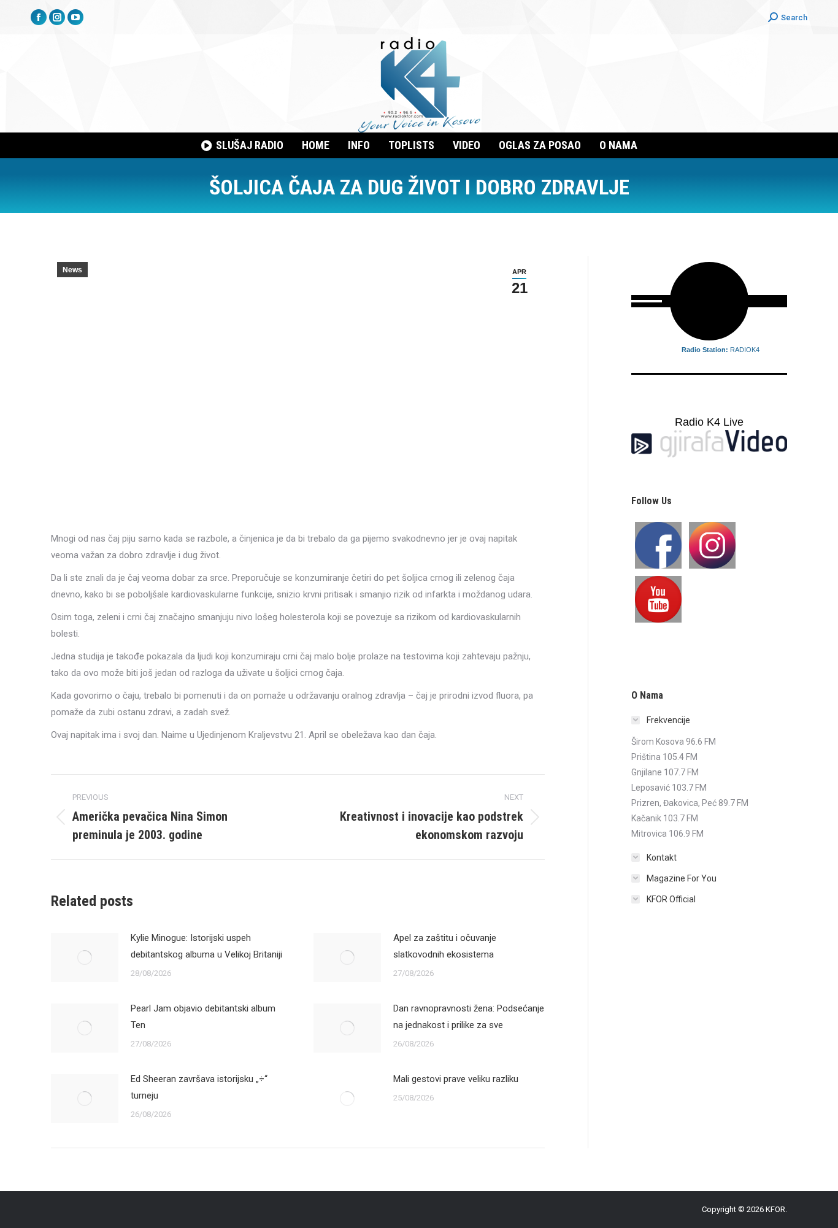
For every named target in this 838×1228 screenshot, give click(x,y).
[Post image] (84, 957)
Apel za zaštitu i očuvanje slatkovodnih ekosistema (444, 946)
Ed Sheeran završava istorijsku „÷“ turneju (199, 1087)
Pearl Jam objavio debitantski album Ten (203, 1016)
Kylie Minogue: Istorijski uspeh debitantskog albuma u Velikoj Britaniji (206, 946)
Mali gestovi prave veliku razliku (455, 1078)
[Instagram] (712, 545)
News (72, 270)
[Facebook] (658, 545)
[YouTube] (658, 599)
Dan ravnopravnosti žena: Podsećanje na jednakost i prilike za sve (468, 1016)
